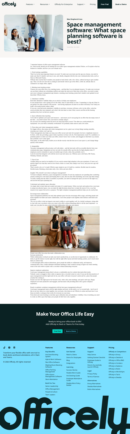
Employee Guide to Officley (94, 361)
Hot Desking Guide (73, 376)
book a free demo (65, 291)
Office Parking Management (50, 371)
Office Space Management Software (53, 375)
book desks (65, 80)
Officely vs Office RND (116, 360)
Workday (33, 156)
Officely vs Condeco (115, 363)
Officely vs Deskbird (116, 357)
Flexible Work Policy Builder (73, 384)
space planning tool (46, 180)
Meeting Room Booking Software (53, 366)
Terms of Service (93, 377)
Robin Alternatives (93, 389)
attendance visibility (42, 100)
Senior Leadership (51, 386)
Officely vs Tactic (114, 374)
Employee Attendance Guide (74, 379)
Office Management (52, 389)
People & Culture (51, 392)
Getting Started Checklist (96, 357)
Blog (68, 360)
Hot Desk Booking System (51, 355)
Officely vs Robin (114, 369)
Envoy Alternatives (93, 384)
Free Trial (57, 331)
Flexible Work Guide (73, 373)
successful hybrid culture (42, 106)
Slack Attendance (51, 379)
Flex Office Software (52, 362)
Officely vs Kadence (115, 366)
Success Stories (71, 370)
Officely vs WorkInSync (117, 372)
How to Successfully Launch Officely (94, 366)
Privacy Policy (92, 374)
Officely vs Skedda (115, 377)
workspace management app (44, 93)
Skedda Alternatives (94, 386)
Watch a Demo (71, 355)
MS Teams (91, 154)
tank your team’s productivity (59, 257)
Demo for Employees (73, 357)
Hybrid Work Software (53, 359)
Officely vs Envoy (114, 355)
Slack (86, 154)
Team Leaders (50, 395)
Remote (39, 156)
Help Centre (91, 355)
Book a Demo (71, 331)
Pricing (93, 4)
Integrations (70, 363)
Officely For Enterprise (64, 4)
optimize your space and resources (49, 118)
